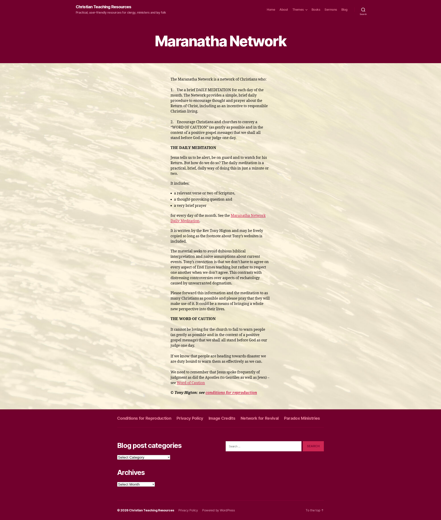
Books (316, 9)
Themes (298, 9)
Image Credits (221, 418)
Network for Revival (259, 418)
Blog (344, 9)
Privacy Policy (189, 418)
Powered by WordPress (218, 510)
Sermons (331, 9)
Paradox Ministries (302, 418)
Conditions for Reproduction (144, 418)
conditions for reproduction (231, 392)
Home (271, 9)
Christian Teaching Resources (103, 7)
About (283, 9)
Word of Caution (191, 383)
